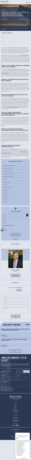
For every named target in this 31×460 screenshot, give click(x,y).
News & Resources (15, 410)
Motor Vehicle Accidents (6, 182)
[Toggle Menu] (29, 2)
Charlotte (4, 218)
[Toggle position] (26, 434)
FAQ (15, 405)
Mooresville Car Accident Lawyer (8, 168)
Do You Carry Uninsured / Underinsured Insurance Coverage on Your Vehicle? (13, 40)
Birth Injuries (5, 198)
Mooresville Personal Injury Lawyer (8, 225)
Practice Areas (16, 406)
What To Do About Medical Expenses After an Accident (10, 35)
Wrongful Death (5, 184)
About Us (15, 403)
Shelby (4, 227)
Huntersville (5, 230)
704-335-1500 (16, 420)
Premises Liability (5, 193)
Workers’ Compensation (6, 187)
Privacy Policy (15, 431)
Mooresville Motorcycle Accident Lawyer (9, 165)
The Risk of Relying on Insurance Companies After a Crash (14, 340)
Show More (15, 275)
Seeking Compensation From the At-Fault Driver (9, 37)
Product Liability (5, 190)
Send (15, 316)
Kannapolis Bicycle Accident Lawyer (8, 173)
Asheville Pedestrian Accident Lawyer (8, 176)
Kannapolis (4, 220)
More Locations (15, 234)
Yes (12, 290)
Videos (15, 407)
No (19, 290)
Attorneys (15, 409)
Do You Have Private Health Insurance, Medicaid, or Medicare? (11, 42)
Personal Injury (5, 201)
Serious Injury (5, 179)
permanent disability (24, 55)
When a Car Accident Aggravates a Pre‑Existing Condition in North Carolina (15, 330)
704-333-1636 (16, 421)
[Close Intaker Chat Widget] (28, 434)
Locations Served (15, 411)
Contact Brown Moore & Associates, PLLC (8, 44)
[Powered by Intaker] (24, 458)
